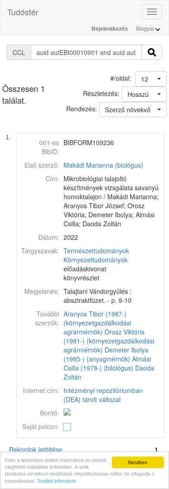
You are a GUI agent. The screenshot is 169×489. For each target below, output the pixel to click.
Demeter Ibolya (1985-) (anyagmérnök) (106, 354)
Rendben (137, 462)
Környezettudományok (96, 259)
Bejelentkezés (109, 29)
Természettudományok (96, 250)
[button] (151, 79)
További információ (56, 480)
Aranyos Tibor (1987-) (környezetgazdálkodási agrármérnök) (97, 322)
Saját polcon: (40, 426)
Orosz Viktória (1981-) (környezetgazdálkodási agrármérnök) (109, 340)
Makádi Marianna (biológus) (103, 164)
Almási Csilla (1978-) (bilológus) (107, 363)
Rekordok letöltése (35, 449)
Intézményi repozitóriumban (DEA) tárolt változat (103, 395)
